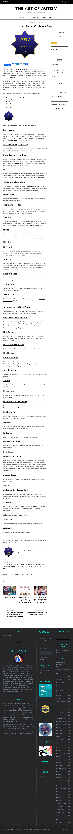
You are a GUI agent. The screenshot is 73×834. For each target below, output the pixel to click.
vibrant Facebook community (36, 186)
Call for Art (59, 730)
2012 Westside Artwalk (9, 597)
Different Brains (8, 194)
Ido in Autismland (9, 391)
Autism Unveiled (18, 715)
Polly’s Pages (7, 246)
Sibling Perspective (61, 803)
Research (58, 797)
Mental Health (59, 777)
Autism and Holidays (61, 704)
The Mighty (7, 217)
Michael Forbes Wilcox (10, 357)
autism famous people (61, 707)
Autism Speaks (7, 715)
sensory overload (16, 731)
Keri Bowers (8, 724)
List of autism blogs (29, 566)
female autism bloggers (17, 566)
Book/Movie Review (61, 724)
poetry (13, 728)
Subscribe (45, 653)
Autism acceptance (27, 710)
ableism (5, 703)
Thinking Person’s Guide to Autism (14, 181)
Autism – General (60, 701)
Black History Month (61, 721)
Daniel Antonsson (23, 719)
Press (57, 794)
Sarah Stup (7, 259)
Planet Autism (8, 332)
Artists (58, 698)
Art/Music (58, 695)
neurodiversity (18, 726)
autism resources (29, 564)
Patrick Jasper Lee (9, 412)
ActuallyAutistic (10, 705)
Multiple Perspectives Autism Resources (17, 97)
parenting (6, 728)
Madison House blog (19, 163)
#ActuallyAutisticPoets (62, 669)
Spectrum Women (9, 130)
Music (57, 783)
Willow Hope (7, 502)
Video (57, 815)
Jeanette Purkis (8, 284)
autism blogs (20, 564)
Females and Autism (61, 753)
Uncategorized (33, 22)
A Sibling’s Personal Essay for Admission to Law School (35, 612)
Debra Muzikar (10, 722)
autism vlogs (38, 564)
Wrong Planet (7, 519)
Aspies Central (8, 527)
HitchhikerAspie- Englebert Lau (13, 441)
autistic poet (14, 719)
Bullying (58, 727)
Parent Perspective (61, 785)
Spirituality (59, 806)
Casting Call (59, 733)
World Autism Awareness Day (21, 733)
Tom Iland (6, 380)
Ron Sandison (7, 432)
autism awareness (19, 712)
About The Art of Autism (62, 672)
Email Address (55, 76)
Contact (5, 1)
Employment (59, 747)
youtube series (32, 506)
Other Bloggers (10, 104)
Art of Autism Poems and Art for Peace (62, 689)
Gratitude (58, 759)
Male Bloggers (10, 101)
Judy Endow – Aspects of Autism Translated (17, 307)
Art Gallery (59, 679)
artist (29, 705)
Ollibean (6, 229)
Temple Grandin (60, 809)
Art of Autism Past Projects (60, 683)
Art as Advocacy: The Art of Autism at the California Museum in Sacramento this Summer (25, 600)
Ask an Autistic (41, 496)
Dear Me (30, 719)
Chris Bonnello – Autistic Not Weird (15, 401)
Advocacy (58, 676)
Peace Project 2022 (61, 788)
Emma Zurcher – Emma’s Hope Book (15, 317)
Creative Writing (60, 739)
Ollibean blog (37, 238)
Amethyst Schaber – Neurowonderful (15, 490)
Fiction (58, 756)
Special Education (24, 731)
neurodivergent (9, 726)
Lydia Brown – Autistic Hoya (12, 456)
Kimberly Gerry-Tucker (20, 724)
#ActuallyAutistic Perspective (60, 663)
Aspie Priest (7, 422)
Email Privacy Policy (56, 96)
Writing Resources (60, 822)
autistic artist (13, 717)
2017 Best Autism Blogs (10, 564)
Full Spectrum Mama (10, 273)
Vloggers (8, 106)
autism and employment (9, 712)
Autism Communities (12, 108)
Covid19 (58, 736)
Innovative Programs (61, 768)
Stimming (31, 731)
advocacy (19, 705)
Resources (58, 800)
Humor (58, 762)
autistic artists (25, 717)
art (24, 705)
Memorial (58, 774)
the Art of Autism (20, 69)
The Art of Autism (59, 109)
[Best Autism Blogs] (8, 121)
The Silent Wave (8, 294)
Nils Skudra (29, 726)
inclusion (21, 722)
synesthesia (6, 733)
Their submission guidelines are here (20, 140)
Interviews (58, 771)
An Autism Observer (9, 474)
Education (58, 745)
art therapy (12, 708)
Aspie (29, 708)
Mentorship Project (61, 780)
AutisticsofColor (60, 718)
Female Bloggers (11, 99)
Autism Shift (28, 712)
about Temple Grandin (24, 703)
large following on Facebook (11, 407)
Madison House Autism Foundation (14, 155)
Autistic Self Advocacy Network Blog (15, 144)
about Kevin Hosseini (13, 703)
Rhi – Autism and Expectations (13, 344)
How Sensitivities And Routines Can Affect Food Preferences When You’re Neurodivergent (40, 600)
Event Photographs (61, 750)
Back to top (64, 829)
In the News (59, 765)
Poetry (58, 791)
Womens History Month (62, 818)
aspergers (21, 708)
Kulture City (7, 169)
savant (10, 731)
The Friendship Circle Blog (12, 204)
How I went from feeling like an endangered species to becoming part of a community (15, 613)
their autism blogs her (35, 225)
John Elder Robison (9, 370)
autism (16, 710)
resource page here (39, 177)
